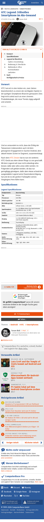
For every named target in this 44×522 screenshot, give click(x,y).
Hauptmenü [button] (4, 3)
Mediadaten (20, 510)
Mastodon (8, 496)
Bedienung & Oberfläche (15, 64)
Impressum (5, 510)
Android (14, 325)
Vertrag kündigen (6, 512)
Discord (16, 488)
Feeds (6, 488)
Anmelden (35, 3)
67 (14, 392)
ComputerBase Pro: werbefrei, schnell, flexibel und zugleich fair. (23, 347)
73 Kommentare (23, 314)
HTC (22, 325)
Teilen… (23, 319)
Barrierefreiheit (19, 512)
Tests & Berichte (11, 9)
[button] (42, 3)
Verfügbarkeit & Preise (15, 78)
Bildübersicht (8, 340)
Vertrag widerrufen (32, 510)
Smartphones (25, 9)
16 (14, 369)
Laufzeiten (11, 72)
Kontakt (12, 510)
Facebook (7, 492)
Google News (21, 492)
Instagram (36, 492)
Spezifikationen (13, 57)
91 (14, 380)
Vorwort (8, 54)
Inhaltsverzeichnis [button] (15, 49)
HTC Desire (14, 158)
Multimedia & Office (13, 67)
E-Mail (24, 330)
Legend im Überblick (13, 59)
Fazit (7, 75)
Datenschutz (29, 512)
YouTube (25, 496)
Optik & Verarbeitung (15, 62)
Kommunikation (13, 70)
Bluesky (27, 488)
